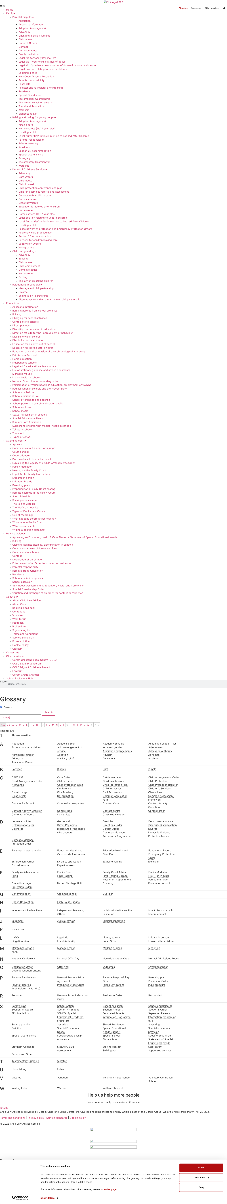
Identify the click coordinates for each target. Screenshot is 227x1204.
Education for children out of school (33, 344)
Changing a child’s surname (34, 35)
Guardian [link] (108, 893)
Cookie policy (78, 1117)
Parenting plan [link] (156, 977)
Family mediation (28, 54)
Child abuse (25, 39)
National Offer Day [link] (68, 958)
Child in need (26, 184)
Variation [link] (62, 1077)
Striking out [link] (109, 1050)
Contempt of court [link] (23, 814)
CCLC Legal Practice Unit (27, 663)
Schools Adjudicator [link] (160, 1005)
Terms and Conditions (25, 633)
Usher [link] (60, 1069)
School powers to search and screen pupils (37, 403)
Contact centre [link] (111, 810)
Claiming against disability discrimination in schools (42, 544)
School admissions (23, 392)
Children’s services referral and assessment (44, 191)
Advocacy (24, 31)
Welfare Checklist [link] (113, 1088)
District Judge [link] (111, 828)
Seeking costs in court (25, 500)
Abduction (25, 20)
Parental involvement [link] (24, 977)
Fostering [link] (108, 883)
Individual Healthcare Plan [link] (118, 910)
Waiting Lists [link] (19, 1088)
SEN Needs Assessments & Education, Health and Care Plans (48, 585)
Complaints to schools (25, 321)
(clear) (6, 717)
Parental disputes (22, 17)
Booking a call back (23, 607)
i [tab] (0, 911)
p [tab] (1, 978)
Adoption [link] (62, 754)
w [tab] (1, 1088)
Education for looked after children (39, 206)
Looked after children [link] (161, 941)
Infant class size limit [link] (160, 910)
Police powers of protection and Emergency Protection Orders (55, 228)
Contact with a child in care (35, 195)
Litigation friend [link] (21, 941)
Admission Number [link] (23, 754)
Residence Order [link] (112, 995)
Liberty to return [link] (112, 937)
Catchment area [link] (112, 777)
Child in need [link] (65, 781)
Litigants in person (23, 477)
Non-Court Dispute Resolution (36, 76)
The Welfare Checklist (25, 507)
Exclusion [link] (153, 861)
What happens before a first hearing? (34, 518)
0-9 (8, 725)
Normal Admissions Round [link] (163, 958)
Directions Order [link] (112, 825)
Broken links (19, 626)
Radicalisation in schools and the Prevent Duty (39, 388)
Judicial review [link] (66, 920)
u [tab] (1, 1069)
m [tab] (1, 948)
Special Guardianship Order (28, 589)
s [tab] (1, 1006)
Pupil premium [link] (156, 984)
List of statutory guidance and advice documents (41, 370)
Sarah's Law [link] (19, 1005)
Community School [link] (23, 803)
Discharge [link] (17, 828)
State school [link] (110, 1039)
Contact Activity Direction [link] (27, 810)
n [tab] (1, 959)
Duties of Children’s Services (29, 169)
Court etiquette (21, 455)
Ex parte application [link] (69, 861)
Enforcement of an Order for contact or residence (41, 563)
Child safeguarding (23, 251)
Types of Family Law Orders (28, 511)
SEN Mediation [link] (20, 1013)
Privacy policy (35, 1117)
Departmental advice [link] (160, 821)
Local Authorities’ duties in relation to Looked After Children (54, 135)
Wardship (24, 109)
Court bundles (20, 451)
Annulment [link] (109, 758)
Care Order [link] (63, 777)
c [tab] (1, 778)
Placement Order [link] (158, 981)
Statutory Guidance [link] (23, 1046)
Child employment (29, 266)
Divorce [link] (152, 828)
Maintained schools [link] (23, 947)
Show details (47, 1198)
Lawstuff (17, 671)
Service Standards (23, 637)
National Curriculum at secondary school (36, 381)
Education (12, 303)
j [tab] (1, 921)
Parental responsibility (31, 80)
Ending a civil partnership (33, 295)
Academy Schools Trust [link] (162, 743)
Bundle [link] (152, 769)
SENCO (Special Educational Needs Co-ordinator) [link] (70, 1017)
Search (4, 681)
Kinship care (26, 124)
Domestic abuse (28, 50)
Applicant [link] (153, 758)
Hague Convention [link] (23, 902)
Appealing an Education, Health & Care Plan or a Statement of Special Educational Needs (64, 537)
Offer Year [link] (63, 966)
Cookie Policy (20, 645)
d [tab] (1, 822)
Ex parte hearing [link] (112, 861)
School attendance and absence (31, 399)
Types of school (21, 436)
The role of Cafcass (23, 503)
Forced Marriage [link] (158, 879)
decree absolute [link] (21, 821)
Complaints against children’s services (34, 548)
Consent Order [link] (111, 803)
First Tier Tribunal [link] (158, 875)
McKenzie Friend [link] (112, 947)
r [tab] (1, 996)
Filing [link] (15, 875)
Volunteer (17, 615)
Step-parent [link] (155, 1046)
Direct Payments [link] (67, 825)
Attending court (15, 440)
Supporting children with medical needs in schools (41, 425)
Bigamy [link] (61, 769)
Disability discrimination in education (33, 329)
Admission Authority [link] (160, 751)
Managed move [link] (66, 947)
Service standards (56, 1117)
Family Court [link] (64, 872)
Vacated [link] (16, 1077)
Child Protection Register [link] (163, 784)
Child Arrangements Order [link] (163, 777)
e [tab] (1, 851)
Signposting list (21, 630)
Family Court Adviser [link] (115, 872)
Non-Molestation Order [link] (116, 958)
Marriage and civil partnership (36, 288)
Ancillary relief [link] (65, 758)
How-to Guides (15, 533)
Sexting (23, 277)
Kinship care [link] (19, 929)
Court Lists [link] (63, 814)
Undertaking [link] (19, 1069)
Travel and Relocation (31, 106)
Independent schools (24, 362)
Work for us (19, 619)
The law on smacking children (36, 102)
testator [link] (62, 1060)
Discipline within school (26, 336)
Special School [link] (111, 1035)
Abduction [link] (18, 743)
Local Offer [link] (109, 941)
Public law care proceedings (35, 232)
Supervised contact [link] (159, 1050)
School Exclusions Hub (19, 678)
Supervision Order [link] (22, 1054)
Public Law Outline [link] (113, 984)
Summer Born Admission (26, 422)
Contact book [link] (65, 810)
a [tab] (1, 744)
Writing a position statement (28, 529)
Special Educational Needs (28, 418)
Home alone (26, 210)
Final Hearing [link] (65, 875)
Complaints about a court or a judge (33, 448)
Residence (24, 91)
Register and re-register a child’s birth (41, 87)
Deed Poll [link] (108, 821)
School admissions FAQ (26, 396)
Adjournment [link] (155, 747)
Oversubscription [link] (158, 966)
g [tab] (1, 894)
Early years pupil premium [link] (27, 850)
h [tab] (1, 902)
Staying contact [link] (112, 1046)
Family (10, 13)
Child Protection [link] (157, 781)
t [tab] (1, 1061)
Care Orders (26, 176)
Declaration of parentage (27, 559)
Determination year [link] (23, 825)
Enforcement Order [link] (23, 861)
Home (9, 9)
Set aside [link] (62, 1024)
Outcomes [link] (109, 966)
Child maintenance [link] (113, 781)
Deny (201, 1187)
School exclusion (22, 407)
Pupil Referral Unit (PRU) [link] (26, 988)
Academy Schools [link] (113, 743)
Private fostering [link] (21, 984)
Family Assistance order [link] (26, 872)
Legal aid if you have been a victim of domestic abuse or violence (57, 65)
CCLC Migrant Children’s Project (31, 667)
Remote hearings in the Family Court (33, 492)
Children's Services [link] (159, 788)
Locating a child (28, 72)
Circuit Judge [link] (19, 792)
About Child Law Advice (26, 600)
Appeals (17, 444)
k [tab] (1, 929)
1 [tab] (1, 735)
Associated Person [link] (22, 762)
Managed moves (22, 373)
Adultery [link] (108, 754)
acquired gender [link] (112, 747)
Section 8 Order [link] (157, 1009)
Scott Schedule (21, 496)
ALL (3, 725)
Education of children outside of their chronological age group (49, 351)
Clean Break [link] (19, 795)
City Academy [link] (65, 792)
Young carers (26, 247)
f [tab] (1, 872)
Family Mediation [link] (158, 872)
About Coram (20, 604)
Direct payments (28, 202)
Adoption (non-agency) (32, 28)
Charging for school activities (29, 318)
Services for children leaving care (38, 240)
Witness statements (23, 526)
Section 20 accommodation (35, 150)
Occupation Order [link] (22, 966)
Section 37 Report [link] (22, 1009)
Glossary (17, 648)
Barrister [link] (17, 769)
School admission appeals (27, 578)
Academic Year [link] (66, 743)
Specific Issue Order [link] (160, 1035)
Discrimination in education (28, 340)
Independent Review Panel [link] (27, 910)
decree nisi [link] (63, 821)
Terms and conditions (12, 1117)
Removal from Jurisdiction (27, 570)
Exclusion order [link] (21, 865)
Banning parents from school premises (34, 310)
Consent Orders (28, 43)
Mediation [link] (154, 947)
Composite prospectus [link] (70, 803)
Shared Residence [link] (113, 1024)
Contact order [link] (156, 810)
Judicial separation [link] (114, 920)
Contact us (18, 611)
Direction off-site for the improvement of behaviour (42, 332)
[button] (113, 6)
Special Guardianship (31, 95)
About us (11, 596)
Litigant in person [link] (158, 937)
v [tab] (1, 1078)
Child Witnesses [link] (112, 788)
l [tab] (1, 938)
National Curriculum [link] (23, 958)
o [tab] (1, 967)
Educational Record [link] (159, 850)
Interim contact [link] (157, 914)
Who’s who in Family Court (28, 522)
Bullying (23, 258)
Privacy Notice (20, 641)
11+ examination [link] (21, 735)
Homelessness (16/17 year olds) (37, 128)
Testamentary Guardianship (34, 98)
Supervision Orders (30, 243)
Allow (201, 1167)
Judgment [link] (17, 920)
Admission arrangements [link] (117, 751)
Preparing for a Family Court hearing (33, 488)
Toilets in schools (22, 429)
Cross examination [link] (113, 814)
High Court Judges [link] (68, 902)
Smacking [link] (154, 1024)
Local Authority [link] (66, 941)
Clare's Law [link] (155, 792)
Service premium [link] (21, 1024)
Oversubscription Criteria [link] (26, 970)
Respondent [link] (155, 995)
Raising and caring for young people (33, 117)
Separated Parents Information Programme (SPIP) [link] (162, 1017)
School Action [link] (65, 1005)
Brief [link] (105, 769)
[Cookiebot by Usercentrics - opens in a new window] (20, 1198)
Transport (18, 433)
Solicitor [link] (16, 1028)
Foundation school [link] (159, 883)
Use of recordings (22, 514)
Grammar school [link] (67, 893)
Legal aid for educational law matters (34, 366)
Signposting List (28, 113)
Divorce (23, 292)
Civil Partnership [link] (112, 792)
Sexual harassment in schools (29, 414)
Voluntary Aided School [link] (116, 1077)
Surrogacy (25, 158)
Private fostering (28, 143)
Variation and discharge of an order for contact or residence (47, 592)
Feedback (18, 622)
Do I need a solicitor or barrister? (31, 459)
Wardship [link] (62, 1088)
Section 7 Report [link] (113, 1009)
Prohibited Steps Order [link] (70, 984)
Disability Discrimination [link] (162, 825)
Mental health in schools (26, 377)
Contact (23, 46)
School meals (20, 410)
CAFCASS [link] (17, 777)
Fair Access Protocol (24, 355)
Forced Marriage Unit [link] (69, 883)
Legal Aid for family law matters (37, 57)
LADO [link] (15, 937)
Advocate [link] (154, 754)
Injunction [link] (108, 914)
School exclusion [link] (113, 1005)
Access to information (31, 24)
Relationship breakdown (26, 284)
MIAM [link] (15, 951)
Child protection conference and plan (40, 187)
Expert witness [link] (66, 865)
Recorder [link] (17, 995)
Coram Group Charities (25, 674)
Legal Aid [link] (62, 937)
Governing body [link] (21, 893)
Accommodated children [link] (26, 747)
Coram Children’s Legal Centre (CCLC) (35, 659)
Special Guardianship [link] (24, 1035)
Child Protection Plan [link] (115, 784)
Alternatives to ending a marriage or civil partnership (49, 299)
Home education (22, 358)
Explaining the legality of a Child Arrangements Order (43, 462)
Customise (199, 1177)
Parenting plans (21, 485)
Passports (24, 83)
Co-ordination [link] (65, 795)
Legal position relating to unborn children (43, 69)
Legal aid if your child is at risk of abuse (42, 61)
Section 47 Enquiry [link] (68, 1009)
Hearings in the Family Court (29, 470)
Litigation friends (22, 481)
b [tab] (1, 769)
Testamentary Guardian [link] (25, 1060)
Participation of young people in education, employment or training (51, 384)
